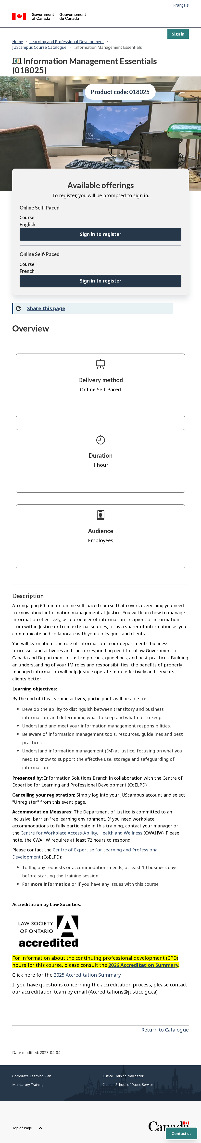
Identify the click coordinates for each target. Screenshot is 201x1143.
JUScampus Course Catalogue (39, 47)
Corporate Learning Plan (31, 1076)
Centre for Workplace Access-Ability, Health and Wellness (81, 833)
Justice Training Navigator (122, 1076)
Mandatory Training (27, 1084)
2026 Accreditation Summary (143, 965)
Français (181, 5)
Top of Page (22, 1128)
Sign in (178, 34)
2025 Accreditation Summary (87, 974)
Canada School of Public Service (127, 1084)
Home (17, 41)
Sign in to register (100, 234)
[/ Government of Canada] (49, 17)
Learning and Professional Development (66, 41)
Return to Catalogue (165, 1029)
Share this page (46, 308)
